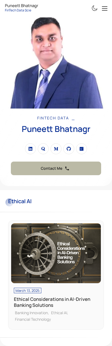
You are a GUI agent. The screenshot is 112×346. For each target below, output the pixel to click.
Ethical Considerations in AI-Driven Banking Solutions (52, 302)
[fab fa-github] (68, 148)
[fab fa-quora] (43, 148)
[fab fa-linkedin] (30, 148)
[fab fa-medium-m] (56, 148)
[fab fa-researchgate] (81, 148)
